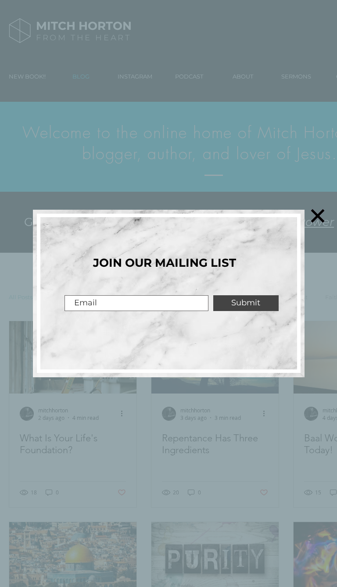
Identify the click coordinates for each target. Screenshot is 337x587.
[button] (318, 216)
